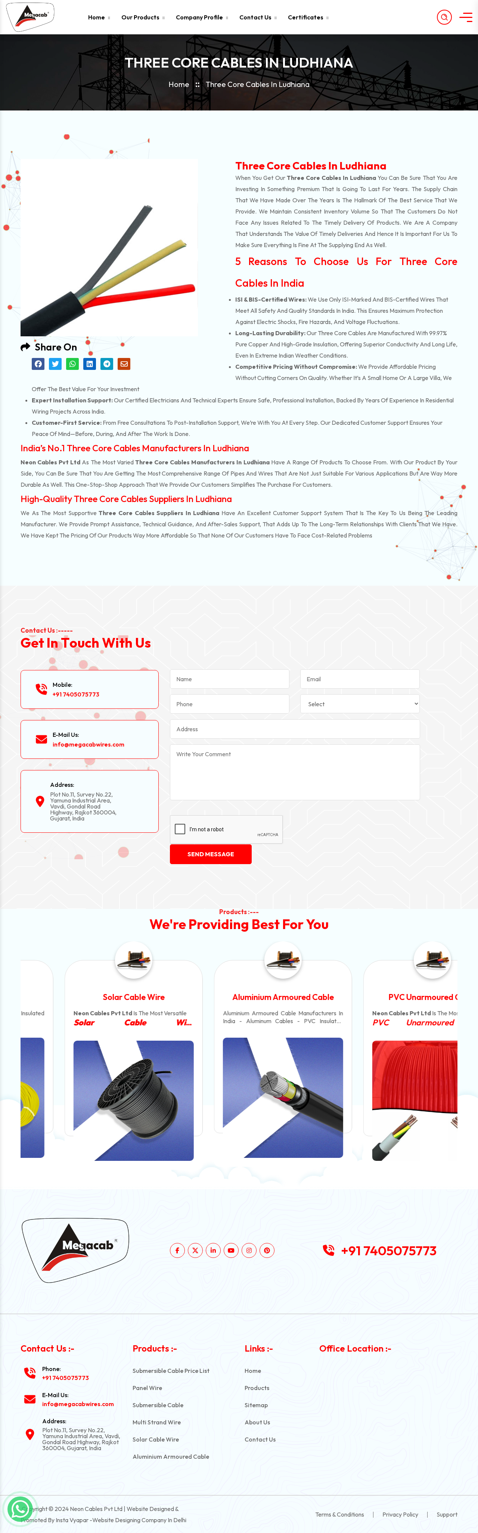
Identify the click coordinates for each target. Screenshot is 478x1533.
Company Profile (199, 17)
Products (257, 1388)
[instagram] (249, 1250)
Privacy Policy (400, 1514)
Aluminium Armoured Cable (239, 997)
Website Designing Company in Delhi (139, 1520)
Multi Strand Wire (157, 1422)
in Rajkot (388, 1022)
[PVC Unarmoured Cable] (388, 1101)
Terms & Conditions (339, 1514)
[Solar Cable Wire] (90, 1101)
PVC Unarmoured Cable (388, 997)
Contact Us (255, 17)
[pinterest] (267, 1250)
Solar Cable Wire (90, 997)
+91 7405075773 (76, 694)
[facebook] (177, 1250)
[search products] (444, 17)
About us (257, 1422)
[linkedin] (213, 1250)
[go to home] (37, 17)
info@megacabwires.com (88, 744)
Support (447, 1514)
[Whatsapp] (20, 1509)
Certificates (305, 17)
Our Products (140, 17)
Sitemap (256, 1405)
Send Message (210, 854)
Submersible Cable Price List (171, 1370)
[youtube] (231, 1250)
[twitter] (195, 1250)
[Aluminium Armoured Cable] (239, 1098)
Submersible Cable (158, 1405)
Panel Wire (147, 1388)
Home (96, 17)
